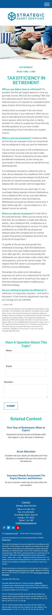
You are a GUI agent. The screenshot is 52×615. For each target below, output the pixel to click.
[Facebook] (4, 527)
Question (8, 381)
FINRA (36, 583)
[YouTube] (18, 527)
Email (9, 366)
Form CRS (38, 533)
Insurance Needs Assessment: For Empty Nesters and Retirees (26, 477)
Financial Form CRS (11, 533)
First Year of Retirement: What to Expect (26, 429)
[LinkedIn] (13, 527)
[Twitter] (8, 527)
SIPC (40, 583)
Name (9, 350)
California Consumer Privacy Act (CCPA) (21, 570)
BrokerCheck (6, 540)
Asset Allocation (26, 451)
